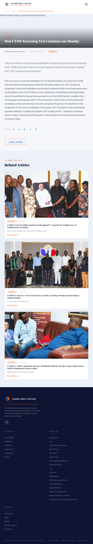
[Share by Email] (36, 129)
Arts (50, 441)
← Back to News (15, 142)
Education (53, 453)
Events (7, 521)
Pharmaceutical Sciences (58, 480)
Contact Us (9, 529)
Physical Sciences (56, 484)
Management (54, 476)
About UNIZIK (9, 438)
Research (8, 445)
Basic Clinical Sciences (57, 492)
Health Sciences (55, 465)
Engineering (53, 457)
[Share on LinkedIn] (19, 129)
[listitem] (7, 422)
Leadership (9, 453)
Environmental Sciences (58, 461)
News (14, 11)
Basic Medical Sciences (57, 445)
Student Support (11, 525)
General (52, 51)
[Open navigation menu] (86, 4)
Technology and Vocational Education (63, 499)
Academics (9, 441)
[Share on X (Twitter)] (13, 129)
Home (7, 11)
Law (50, 468)
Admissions (9, 514)
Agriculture (53, 438)
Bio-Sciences (54, 449)
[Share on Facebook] (30, 129)
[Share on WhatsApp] (25, 129)
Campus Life (9, 449)
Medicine (52, 472)
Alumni (7, 457)
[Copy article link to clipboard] (41, 129)
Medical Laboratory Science (59, 495)
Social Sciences (55, 488)
